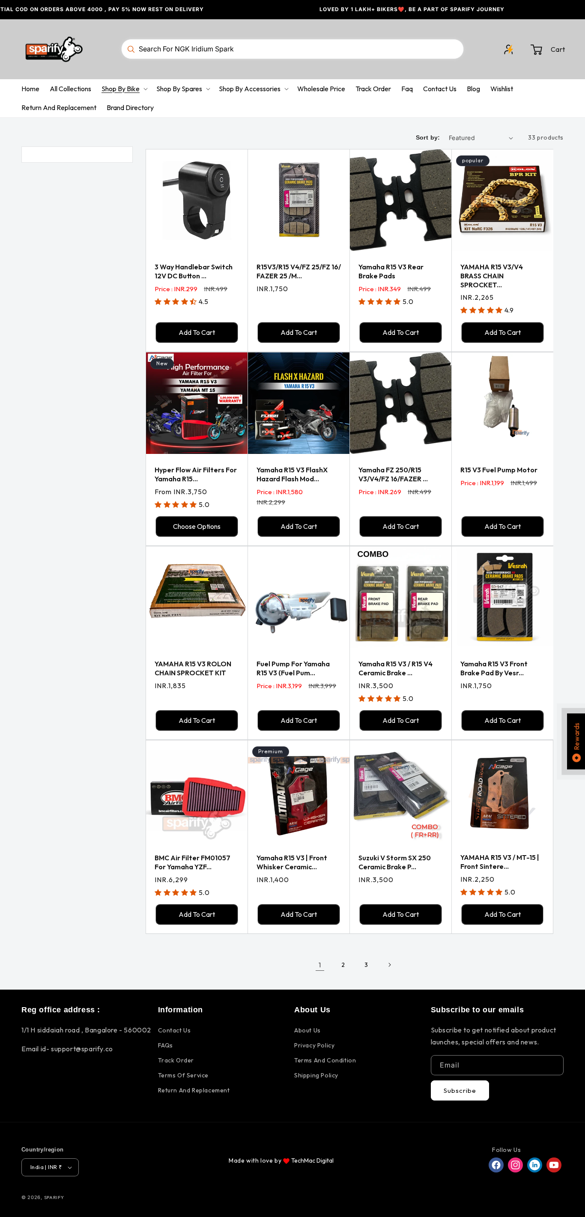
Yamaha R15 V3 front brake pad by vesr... (494, 668)
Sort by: (428, 137)
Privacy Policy (314, 1045)
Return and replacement (194, 1090)
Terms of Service (183, 1075)
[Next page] (389, 964)
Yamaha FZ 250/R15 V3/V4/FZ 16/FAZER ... (393, 474)
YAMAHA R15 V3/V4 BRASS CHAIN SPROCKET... (491, 275)
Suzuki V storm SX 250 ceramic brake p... (394, 862)
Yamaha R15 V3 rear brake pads (391, 271)
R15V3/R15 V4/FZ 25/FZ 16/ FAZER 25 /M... (299, 271)
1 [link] (320, 964)
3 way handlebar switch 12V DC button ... (194, 271)
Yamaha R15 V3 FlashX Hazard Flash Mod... (292, 474)
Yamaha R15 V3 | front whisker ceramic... (292, 862)
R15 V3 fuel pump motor (498, 469)
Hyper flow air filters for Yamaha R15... (196, 474)
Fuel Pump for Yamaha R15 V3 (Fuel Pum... (293, 668)
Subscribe (460, 1090)
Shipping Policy (316, 1075)
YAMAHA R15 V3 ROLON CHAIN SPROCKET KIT (193, 668)
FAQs (165, 1045)
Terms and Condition (325, 1060)
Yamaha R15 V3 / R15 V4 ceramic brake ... (395, 668)
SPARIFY (54, 1197)
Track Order (176, 1060)
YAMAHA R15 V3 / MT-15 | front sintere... (499, 862)
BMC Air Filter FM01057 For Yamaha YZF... (192, 862)
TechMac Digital (312, 1160)
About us (307, 1030)
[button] (547, 49)
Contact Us (174, 1030)
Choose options (197, 526)
